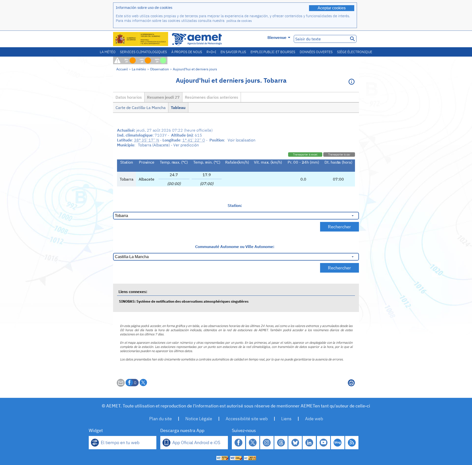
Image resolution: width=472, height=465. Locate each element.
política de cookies (239, 21)
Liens (286, 418)
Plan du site (160, 418)
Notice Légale (198, 418)
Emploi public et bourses (273, 52)
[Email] (121, 385)
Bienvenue (276, 37)
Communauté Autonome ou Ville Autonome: (234, 246)
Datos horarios (129, 97)
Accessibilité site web (247, 418)
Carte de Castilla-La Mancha (141, 107)
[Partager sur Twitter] (143, 382)
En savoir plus (233, 52)
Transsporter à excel (305, 154)
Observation (159, 69)
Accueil (122, 69)
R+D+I (211, 52)
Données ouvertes (316, 52)
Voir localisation (241, 140)
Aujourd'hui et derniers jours (195, 69)
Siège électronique (354, 52)
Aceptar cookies (332, 8)
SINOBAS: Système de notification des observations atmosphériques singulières (184, 301)
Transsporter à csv (339, 154)
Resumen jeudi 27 (163, 97)
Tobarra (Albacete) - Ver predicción (168, 144)
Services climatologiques (143, 52)
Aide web (314, 418)
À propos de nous (186, 52)
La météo (108, 52)
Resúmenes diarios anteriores (211, 97)
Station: (235, 205)
